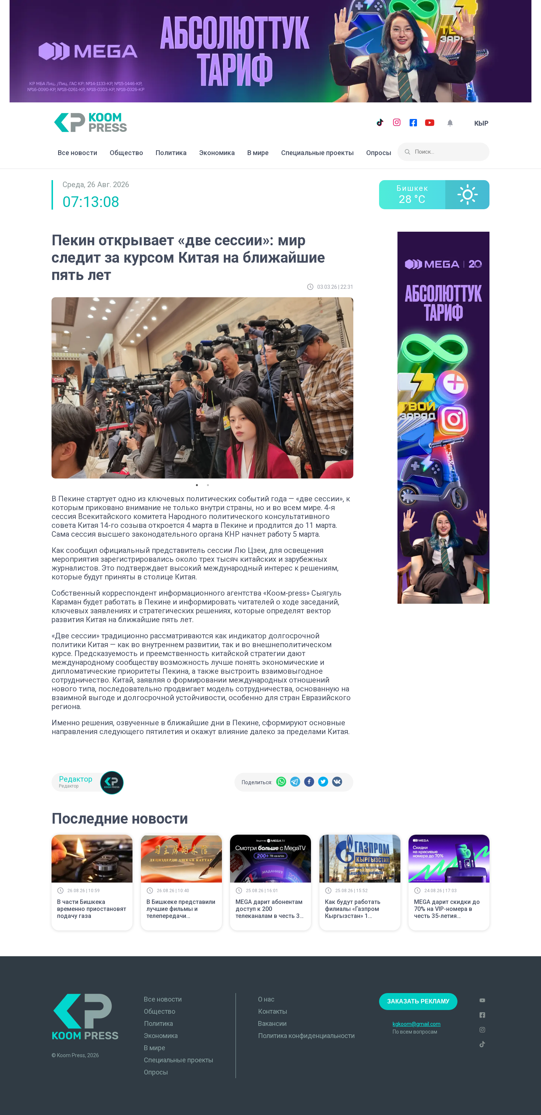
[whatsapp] (281, 782)
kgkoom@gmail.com (417, 1024)
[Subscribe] (450, 123)
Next (359, 386)
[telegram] (295, 782)
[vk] (337, 782)
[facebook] (309, 782)
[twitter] (323, 782)
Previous (46, 386)
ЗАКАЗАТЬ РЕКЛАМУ (418, 1001)
